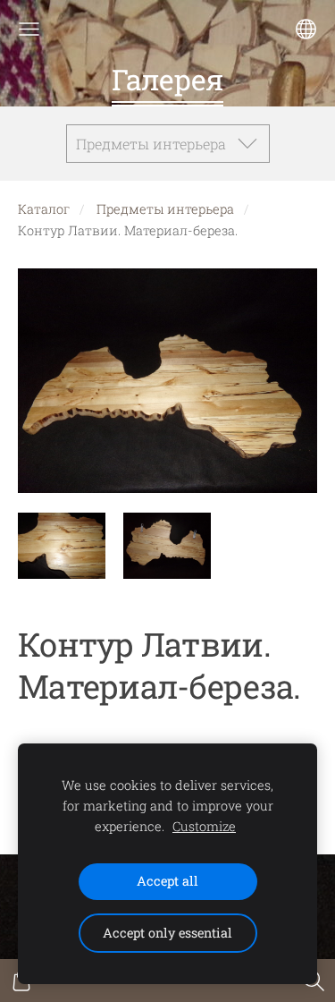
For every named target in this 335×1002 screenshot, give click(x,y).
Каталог (44, 208)
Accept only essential (167, 932)
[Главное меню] (29, 29)
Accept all (167, 880)
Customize (204, 826)
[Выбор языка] (306, 29)
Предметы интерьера (165, 208)
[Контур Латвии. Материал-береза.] (61, 546)
